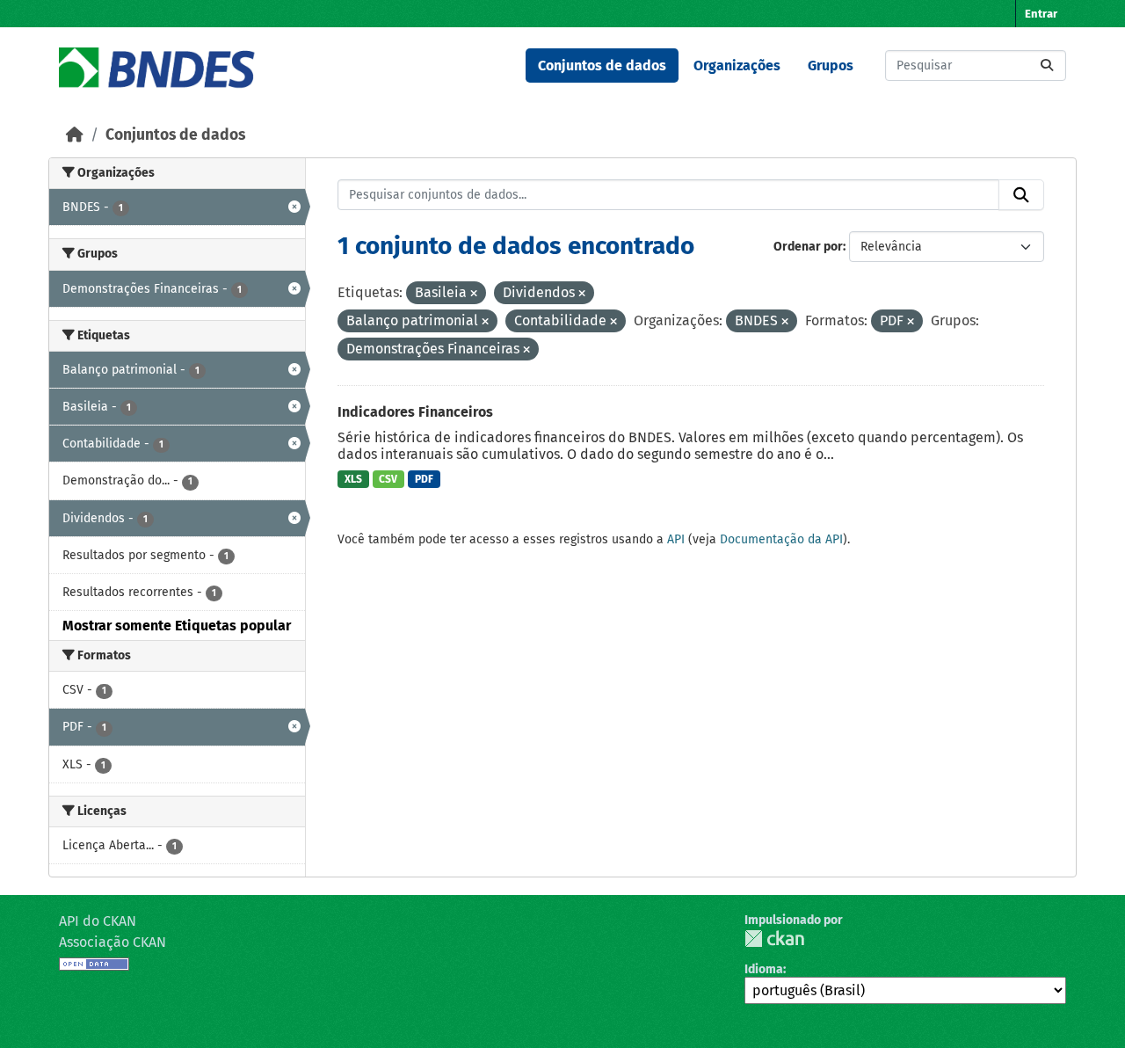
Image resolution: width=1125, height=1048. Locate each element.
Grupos (830, 65)
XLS (353, 479)
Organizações (736, 65)
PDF (424, 479)
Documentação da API (781, 539)
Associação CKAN (112, 942)
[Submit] (1046, 65)
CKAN (774, 938)
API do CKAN (97, 921)
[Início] (74, 135)
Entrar (1041, 13)
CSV (388, 479)
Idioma (763, 969)
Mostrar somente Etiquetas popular (176, 625)
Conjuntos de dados (602, 65)
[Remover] (473, 294)
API (676, 539)
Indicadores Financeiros (415, 412)
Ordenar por (808, 246)
